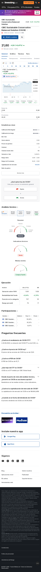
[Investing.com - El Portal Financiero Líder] (11, 3)
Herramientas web (7, 482)
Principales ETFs (13, 7)
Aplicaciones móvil (7, 474)
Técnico (21, 54)
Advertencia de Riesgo (8, 560)
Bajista (22, 189)
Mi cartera (5, 478)
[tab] (12, 213)
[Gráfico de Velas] (3, 63)
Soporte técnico (27, 478)
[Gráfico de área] (6, 63)
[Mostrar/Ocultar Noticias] (13, 63)
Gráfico (13, 54)
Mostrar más (20, 173)
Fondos (36, 7)
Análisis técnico (9, 207)
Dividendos (37, 58)
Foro (28, 54)
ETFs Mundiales (26, 7)
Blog (3, 471)
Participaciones (13, 58)
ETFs (4, 7)
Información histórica (26, 58)
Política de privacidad (8, 554)
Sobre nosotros (27, 471)
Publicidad (25, 474)
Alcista (22, 198)
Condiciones (5, 547)
